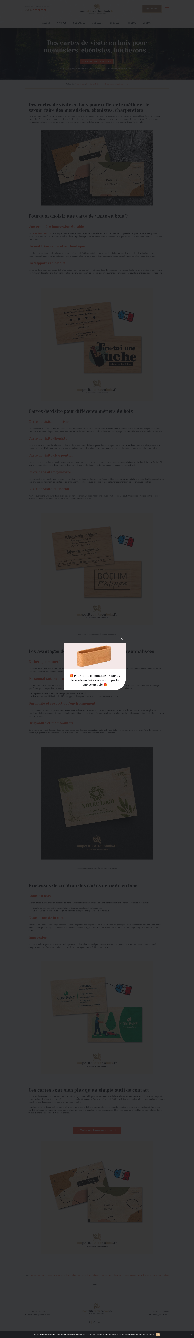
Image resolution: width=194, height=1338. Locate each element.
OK (158, 1334)
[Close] (121, 639)
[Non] (191, 1334)
